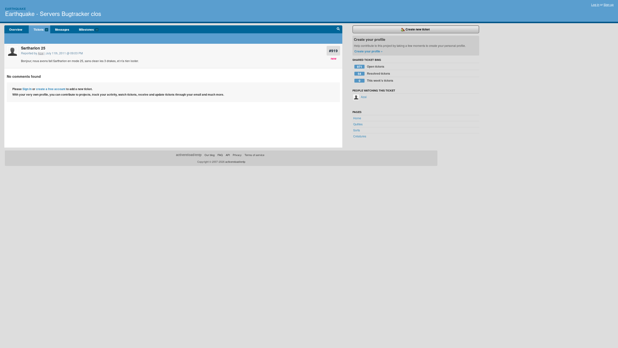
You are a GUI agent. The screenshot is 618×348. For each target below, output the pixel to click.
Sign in (27, 89)
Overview (15, 29)
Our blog (209, 155)
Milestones (84, 29)
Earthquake (15, 9)
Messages (62, 29)
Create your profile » (368, 51)
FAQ (220, 155)
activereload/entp (189, 154)
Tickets (36, 29)
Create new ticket (417, 29)
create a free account (50, 89)
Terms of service (254, 155)
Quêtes (358, 124)
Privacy (237, 155)
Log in (595, 4)
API (228, 155)
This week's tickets (376, 80)
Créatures (359, 136)
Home (357, 118)
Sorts (356, 130)
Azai (41, 53)
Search (338, 29)
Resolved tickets (374, 73)
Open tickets (371, 66)
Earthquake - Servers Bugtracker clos (53, 13)
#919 (333, 50)
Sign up (609, 4)
